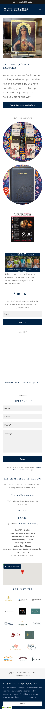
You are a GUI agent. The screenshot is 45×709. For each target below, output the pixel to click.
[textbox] (22, 314)
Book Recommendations (22, 105)
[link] (15, 9)
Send (22, 459)
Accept (22, 704)
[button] (40, 9)
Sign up (22, 322)
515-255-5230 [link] (26, 2)
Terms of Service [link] (24, 470)
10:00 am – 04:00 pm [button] (27, 524)
